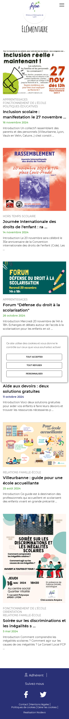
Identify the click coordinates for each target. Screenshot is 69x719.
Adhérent (36, 675)
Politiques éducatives (20, 106)
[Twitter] (43, 695)
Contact (23, 704)
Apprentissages (15, 99)
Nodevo (41, 712)
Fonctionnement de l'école (24, 103)
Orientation (12, 612)
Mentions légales (39, 704)
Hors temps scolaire (19, 216)
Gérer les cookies (47, 707)
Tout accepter (34, 357)
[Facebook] (26, 695)
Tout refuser (34, 365)
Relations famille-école (22, 472)
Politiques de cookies (23, 707)
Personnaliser (34, 373)
